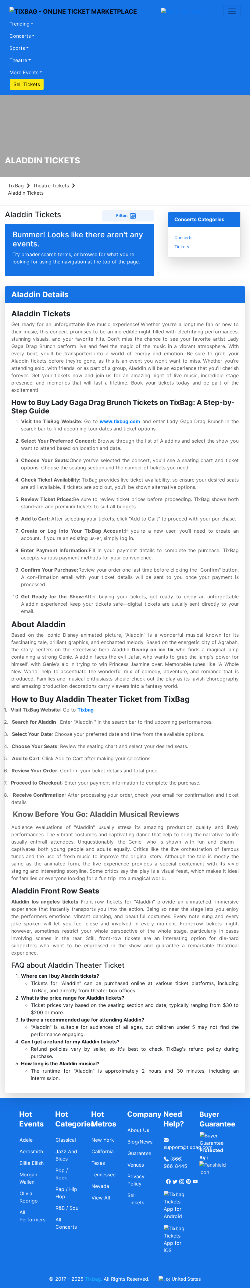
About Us (138, 1130)
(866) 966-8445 (175, 1162)
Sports (17, 48)
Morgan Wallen (28, 1178)
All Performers (32, 1216)
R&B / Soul (67, 1208)
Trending (19, 24)
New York (102, 1140)
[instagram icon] (182, 1179)
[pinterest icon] (189, 1179)
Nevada (100, 1186)
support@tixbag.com (177, 1147)
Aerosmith (31, 1151)
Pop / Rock (61, 1174)
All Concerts (66, 1223)
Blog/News (139, 1142)
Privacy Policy (136, 1180)
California (102, 1151)
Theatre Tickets (51, 186)
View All (100, 1198)
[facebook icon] (169, 1179)
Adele (26, 1140)
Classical (65, 1140)
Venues (135, 1165)
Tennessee (103, 1174)
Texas (98, 1163)
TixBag (16, 186)
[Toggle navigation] (232, 11)
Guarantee (139, 1153)
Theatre (18, 60)
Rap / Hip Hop (66, 1192)
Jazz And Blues (66, 1155)
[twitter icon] (175, 1179)
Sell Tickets (26, 84)
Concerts (20, 36)
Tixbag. (93, 1279)
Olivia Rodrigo (29, 1197)
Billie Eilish (32, 1163)
